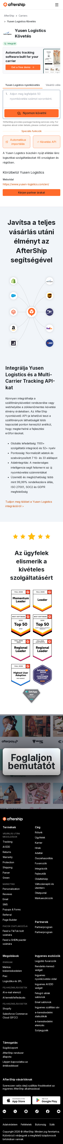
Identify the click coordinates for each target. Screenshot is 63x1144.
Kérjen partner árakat (31, 192)
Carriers (23, 15)
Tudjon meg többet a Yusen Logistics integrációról (28, 504)
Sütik (52, 1124)
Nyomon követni (34, 113)
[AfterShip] (15, 5)
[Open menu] (57, 5)
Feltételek (26, 1124)
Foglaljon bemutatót (31, 761)
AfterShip (9, 15)
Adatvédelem (10, 1124)
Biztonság (40, 1124)
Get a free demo (20, 67)
